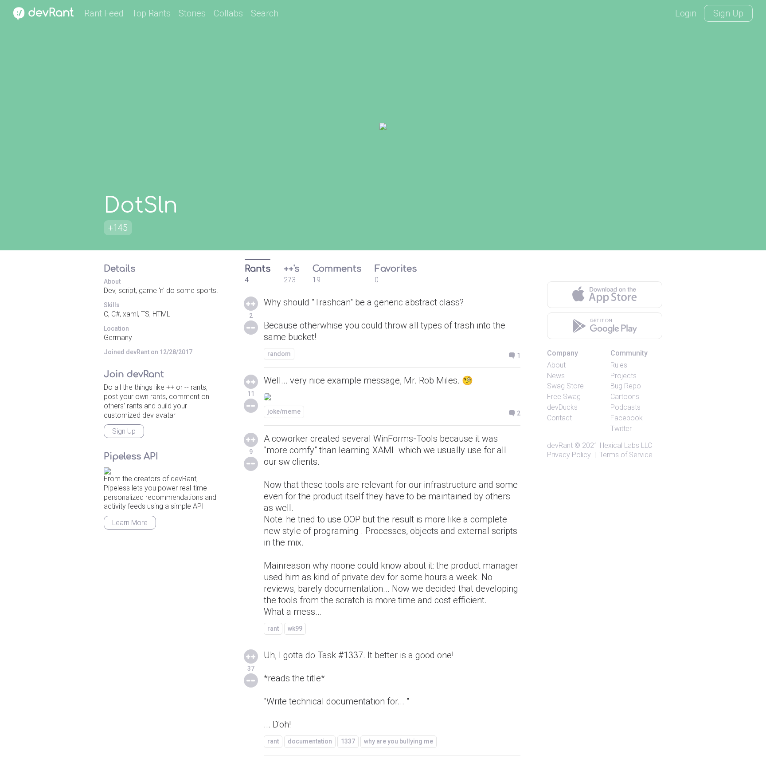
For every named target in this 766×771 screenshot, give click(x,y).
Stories (192, 13)
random (279, 353)
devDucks (562, 407)
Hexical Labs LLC (626, 445)
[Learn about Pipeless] (107, 469)
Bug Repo (625, 386)
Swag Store (565, 386)
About (556, 365)
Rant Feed (104, 13)
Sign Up (728, 13)
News (556, 376)
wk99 (295, 628)
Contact (559, 418)
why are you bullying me (398, 741)
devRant (560, 445)
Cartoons (624, 396)
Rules (618, 365)
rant (273, 628)
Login (685, 13)
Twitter (621, 428)
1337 (348, 741)
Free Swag (564, 396)
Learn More (130, 522)
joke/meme (284, 411)
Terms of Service (626, 455)
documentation (310, 741)
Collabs (228, 13)
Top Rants (151, 13)
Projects (623, 376)
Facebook (626, 418)
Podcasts (625, 407)
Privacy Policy (569, 455)
